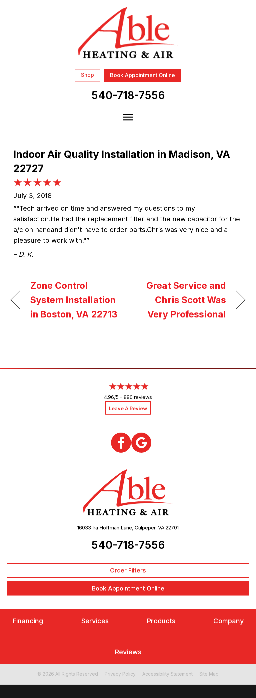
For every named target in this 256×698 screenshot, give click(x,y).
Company (228, 621)
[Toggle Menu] (128, 117)
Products (161, 621)
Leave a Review (128, 408)
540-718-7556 (128, 95)
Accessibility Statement (167, 674)
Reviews (128, 652)
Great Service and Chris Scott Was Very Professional (180, 300)
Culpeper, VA (149, 527)
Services (95, 621)
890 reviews (138, 397)
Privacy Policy (120, 674)
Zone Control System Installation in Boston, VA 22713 (73, 300)
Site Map (209, 674)
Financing (27, 621)
